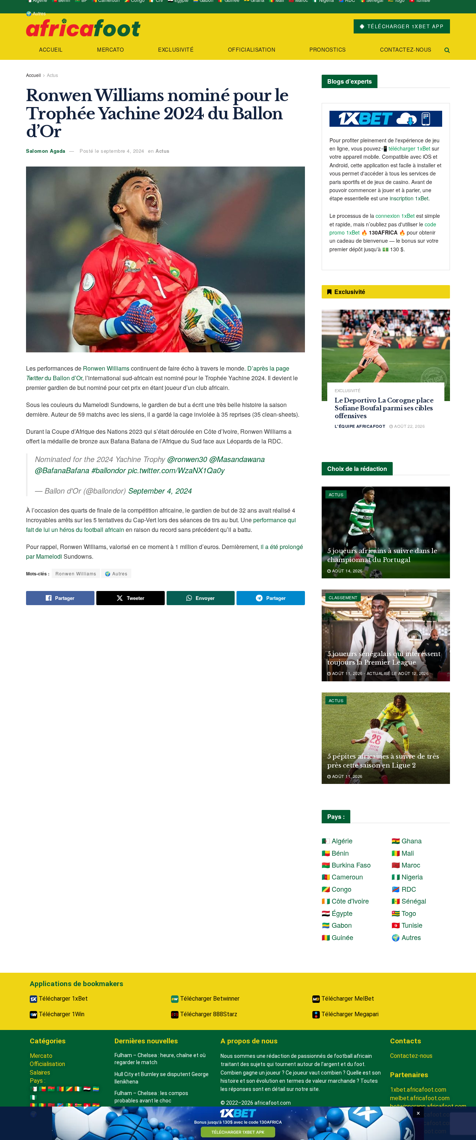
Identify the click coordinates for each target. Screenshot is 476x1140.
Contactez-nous (405, 49)
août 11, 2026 (346, 776)
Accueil (51, 49)
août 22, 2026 (409, 426)
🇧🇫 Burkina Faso (346, 864)
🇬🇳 (33, 1105)
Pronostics (327, 49)
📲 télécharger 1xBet (406, 148)
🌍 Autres (36, 13)
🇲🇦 (51, 1105)
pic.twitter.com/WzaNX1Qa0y (176, 470)
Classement (343, 597)
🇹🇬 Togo (404, 913)
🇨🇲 (60, 1088)
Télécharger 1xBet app (404, 26)
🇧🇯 (42, 1088)
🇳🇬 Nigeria (407, 876)
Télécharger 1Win (60, 1014)
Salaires (40, 1072)
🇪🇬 (87, 1088)
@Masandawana (237, 458)
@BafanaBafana (62, 470)
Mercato (110, 49)
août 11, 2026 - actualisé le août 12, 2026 (379, 673)
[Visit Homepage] (83, 26)
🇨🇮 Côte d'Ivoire (345, 900)
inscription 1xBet (409, 198)
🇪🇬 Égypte (337, 913)
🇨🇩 (60, 1105)
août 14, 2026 (346, 571)
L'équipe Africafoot (360, 426)
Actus (52, 75)
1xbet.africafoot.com (418, 1089)
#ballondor (108, 470)
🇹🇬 (78, 1105)
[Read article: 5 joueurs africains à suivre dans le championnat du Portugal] (386, 532)
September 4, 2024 (160, 490)
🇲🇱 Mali (403, 853)
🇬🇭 (96, 1105)
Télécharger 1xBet (62, 998)
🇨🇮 (78, 1088)
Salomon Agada (45, 150)
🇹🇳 (87, 1105)
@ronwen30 (187, 458)
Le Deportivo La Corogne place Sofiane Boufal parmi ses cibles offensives (384, 408)
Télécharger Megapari (349, 1014)
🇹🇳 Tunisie (407, 925)
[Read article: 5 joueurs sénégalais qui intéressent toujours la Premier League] (386, 635)
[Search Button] (447, 49)
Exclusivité (175, 49)
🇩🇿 (33, 1088)
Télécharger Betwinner (208, 998)
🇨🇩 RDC (404, 889)
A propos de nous (249, 1041)
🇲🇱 (42, 1105)
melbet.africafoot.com (420, 1098)
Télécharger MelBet (347, 998)
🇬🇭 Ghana (407, 840)
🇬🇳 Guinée (337, 937)
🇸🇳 (69, 1105)
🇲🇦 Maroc (406, 864)
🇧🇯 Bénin (335, 853)
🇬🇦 (96, 1088)
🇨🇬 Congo (336, 889)
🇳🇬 (33, 1097)
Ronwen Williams (106, 368)
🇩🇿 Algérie (337, 840)
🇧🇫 (51, 1088)
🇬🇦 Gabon (337, 925)
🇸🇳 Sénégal (409, 900)
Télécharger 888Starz (207, 1014)
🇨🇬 (69, 1088)
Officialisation (251, 49)
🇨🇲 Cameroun (342, 876)
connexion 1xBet (395, 215)
